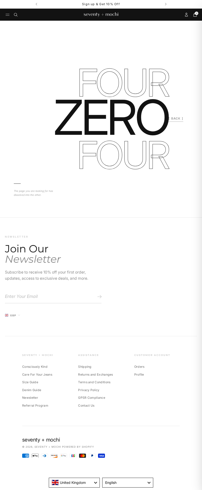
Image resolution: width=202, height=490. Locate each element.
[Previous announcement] (36, 4)
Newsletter (30, 397)
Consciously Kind (35, 366)
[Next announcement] (165, 4)
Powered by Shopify (78, 446)
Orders (139, 366)
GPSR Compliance (91, 397)
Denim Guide (31, 390)
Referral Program (35, 405)
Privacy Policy (88, 390)
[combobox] (74, 483)
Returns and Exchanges (95, 374)
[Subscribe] (99, 297)
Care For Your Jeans (37, 374)
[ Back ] (175, 118)
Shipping (84, 366)
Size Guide (30, 382)
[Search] (16, 15)
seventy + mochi (47, 446)
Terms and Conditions (94, 382)
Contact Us (86, 405)
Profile (139, 374)
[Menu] (7, 14)
